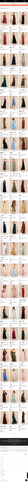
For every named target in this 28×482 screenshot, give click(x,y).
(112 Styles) (26, 8)
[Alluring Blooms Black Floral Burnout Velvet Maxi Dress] (23, 417)
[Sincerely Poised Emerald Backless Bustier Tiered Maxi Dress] (4, 312)
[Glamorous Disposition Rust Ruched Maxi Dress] (23, 291)
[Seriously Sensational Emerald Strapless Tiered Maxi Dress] (23, 333)
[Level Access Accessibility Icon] (25, 454)
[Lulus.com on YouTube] (7, 454)
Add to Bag (5, 25)
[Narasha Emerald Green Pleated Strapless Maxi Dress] (4, 81)
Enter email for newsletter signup (4, 448)
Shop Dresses (2, 457)
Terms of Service (18, 450)
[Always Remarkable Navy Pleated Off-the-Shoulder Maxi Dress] (14, 59)
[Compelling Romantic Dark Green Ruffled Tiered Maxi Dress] (23, 102)
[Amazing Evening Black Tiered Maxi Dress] (14, 38)
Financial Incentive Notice (25, 450)
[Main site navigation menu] (1, 3)
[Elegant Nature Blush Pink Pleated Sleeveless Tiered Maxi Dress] (4, 270)
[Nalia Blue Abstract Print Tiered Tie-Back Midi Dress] (14, 102)
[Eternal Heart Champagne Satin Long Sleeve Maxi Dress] (14, 375)
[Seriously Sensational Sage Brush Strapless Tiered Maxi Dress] (14, 165)
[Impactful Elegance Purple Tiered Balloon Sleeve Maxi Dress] (4, 396)
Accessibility (2, 476)
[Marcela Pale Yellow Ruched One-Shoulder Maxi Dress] (4, 206)
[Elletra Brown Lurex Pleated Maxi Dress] (14, 81)
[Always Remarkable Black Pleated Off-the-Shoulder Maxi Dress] (4, 333)
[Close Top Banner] (27, 1)
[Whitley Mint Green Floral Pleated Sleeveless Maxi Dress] (23, 248)
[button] (16, 8)
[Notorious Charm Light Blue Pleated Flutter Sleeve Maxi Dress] (14, 123)
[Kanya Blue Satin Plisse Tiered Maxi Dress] (4, 375)
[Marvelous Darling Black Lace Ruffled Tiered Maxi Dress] (4, 186)
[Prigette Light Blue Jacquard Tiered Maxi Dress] (14, 270)
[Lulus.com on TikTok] (9, 454)
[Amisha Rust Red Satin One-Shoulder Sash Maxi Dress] (23, 227)
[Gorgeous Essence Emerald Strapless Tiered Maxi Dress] (14, 227)
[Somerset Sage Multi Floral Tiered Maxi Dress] (23, 59)
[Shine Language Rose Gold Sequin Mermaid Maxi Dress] (14, 291)
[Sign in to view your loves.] (25, 3)
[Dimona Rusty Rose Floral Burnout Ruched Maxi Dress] (23, 38)
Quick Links (2, 459)
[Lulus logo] (14, 3)
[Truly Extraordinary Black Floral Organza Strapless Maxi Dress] (23, 396)
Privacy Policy (21, 450)
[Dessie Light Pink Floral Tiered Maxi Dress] (23, 270)
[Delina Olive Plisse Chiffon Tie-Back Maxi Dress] (4, 59)
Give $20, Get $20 (27, 476)
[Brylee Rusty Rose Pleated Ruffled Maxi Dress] (4, 18)
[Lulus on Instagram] (2, 454)
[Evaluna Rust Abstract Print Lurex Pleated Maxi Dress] (23, 123)
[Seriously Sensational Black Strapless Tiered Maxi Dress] (4, 227)
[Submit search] (22, 3)
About (1, 466)
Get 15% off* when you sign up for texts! (14, 439)
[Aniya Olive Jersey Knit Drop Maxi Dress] (14, 186)
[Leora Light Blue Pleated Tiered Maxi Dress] (14, 396)
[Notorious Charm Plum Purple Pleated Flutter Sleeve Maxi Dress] (23, 312)
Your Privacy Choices (3, 475)
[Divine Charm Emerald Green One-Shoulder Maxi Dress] (14, 417)
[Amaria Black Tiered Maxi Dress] (23, 165)
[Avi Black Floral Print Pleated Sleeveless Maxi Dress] (14, 18)
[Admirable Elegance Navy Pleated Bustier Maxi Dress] (4, 102)
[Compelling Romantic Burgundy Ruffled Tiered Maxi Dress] (4, 417)
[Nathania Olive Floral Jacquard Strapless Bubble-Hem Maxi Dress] (4, 123)
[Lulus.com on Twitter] (6, 454)
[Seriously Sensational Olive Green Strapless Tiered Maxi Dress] (23, 81)
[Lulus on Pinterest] (3, 454)
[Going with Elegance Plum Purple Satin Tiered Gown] (14, 333)
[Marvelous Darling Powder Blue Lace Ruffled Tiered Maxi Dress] (14, 143)
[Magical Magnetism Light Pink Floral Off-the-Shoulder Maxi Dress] (23, 375)
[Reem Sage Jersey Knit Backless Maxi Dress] (14, 206)
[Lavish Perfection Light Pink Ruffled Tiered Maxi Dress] (23, 355)
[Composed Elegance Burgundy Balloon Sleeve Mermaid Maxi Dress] (4, 355)
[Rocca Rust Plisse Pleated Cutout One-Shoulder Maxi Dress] (23, 143)
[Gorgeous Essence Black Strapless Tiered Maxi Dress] (4, 143)
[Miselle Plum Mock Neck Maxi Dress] (23, 186)
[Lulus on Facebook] (4, 454)
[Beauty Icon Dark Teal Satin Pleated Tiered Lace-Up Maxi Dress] (4, 165)
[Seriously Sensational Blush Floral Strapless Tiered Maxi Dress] (14, 312)
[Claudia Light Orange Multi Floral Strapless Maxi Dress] (23, 206)
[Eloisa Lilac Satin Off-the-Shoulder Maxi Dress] (4, 291)
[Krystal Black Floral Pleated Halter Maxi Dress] (23, 18)
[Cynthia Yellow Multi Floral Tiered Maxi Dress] (14, 248)
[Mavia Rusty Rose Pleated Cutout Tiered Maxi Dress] (4, 38)
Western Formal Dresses (4, 8)
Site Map (1, 477)
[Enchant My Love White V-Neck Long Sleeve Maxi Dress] (4, 248)
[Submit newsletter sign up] (13, 449)
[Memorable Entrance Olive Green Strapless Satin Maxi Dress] (14, 355)
